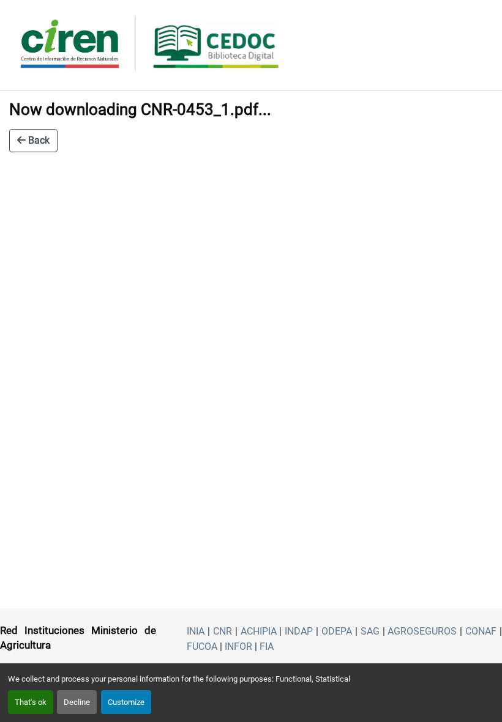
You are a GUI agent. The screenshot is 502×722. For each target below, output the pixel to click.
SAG (370, 631)
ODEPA (336, 631)
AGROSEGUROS (422, 631)
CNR (222, 631)
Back (38, 140)
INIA (195, 631)
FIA (267, 646)
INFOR (238, 646)
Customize (126, 702)
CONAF (480, 631)
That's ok (31, 702)
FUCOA (202, 646)
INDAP (299, 631)
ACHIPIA (259, 631)
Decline (77, 702)
